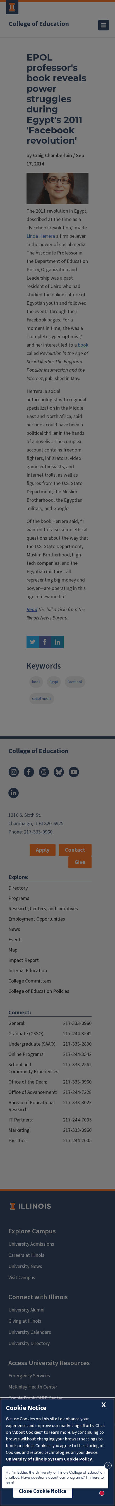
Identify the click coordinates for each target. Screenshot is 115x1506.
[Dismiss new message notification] (108, 1465)
